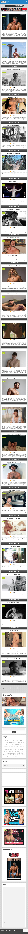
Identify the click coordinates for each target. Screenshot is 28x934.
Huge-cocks (10, 751)
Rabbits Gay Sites (7, 918)
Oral (21, 754)
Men (11, 754)
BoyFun (10, 746)
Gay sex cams (6, 906)
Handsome (21, 749)
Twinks (14, 756)
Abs (5, 740)
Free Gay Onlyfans (7, 898)
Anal (8, 740)
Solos (7, 756)
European (19, 748)
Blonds (6, 746)
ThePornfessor (6, 924)
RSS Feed (6, 765)
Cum (5, 748)
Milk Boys (5, 914)
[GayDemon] (14, 856)
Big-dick (22, 742)
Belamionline (12, 742)
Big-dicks (8, 744)
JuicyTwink (6, 910)
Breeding (13, 746)
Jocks (21, 753)
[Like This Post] (10, 31)
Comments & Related (14, 38)
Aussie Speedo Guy (7, 887)
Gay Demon (6, 902)
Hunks (6, 753)
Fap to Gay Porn (7, 894)
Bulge (17, 746)
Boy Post (5, 892)
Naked (18, 754)
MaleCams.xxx (6, 912)
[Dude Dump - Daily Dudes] (5, 2)
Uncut (20, 757)
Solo (23, 754)
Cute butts (10, 748)
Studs (10, 756)
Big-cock (18, 742)
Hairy (16, 749)
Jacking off (14, 753)
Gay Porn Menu (7, 904)
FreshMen (11, 749)
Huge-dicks (16, 751)
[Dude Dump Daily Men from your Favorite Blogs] (14, 9)
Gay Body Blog (6, 900)
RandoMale (6, 920)
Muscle (14, 754)
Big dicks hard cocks (17, 744)
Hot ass (5, 751)
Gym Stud (5, 908)
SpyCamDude (6, 922)
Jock (18, 753)
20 (23, 688)
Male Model (6, 754)
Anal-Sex (13, 740)
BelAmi (6, 742)
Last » (15, 690)
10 (20, 688)
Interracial (10, 753)
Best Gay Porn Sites (7, 889)
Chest (22, 746)
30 (25, 688)
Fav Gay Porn (6, 896)
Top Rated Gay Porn (7, 926)
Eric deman (15, 748)
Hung (19, 751)
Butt (20, 746)
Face (23, 748)
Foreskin (6, 749)
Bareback (19, 740)
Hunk (23, 751)
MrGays (5, 916)
